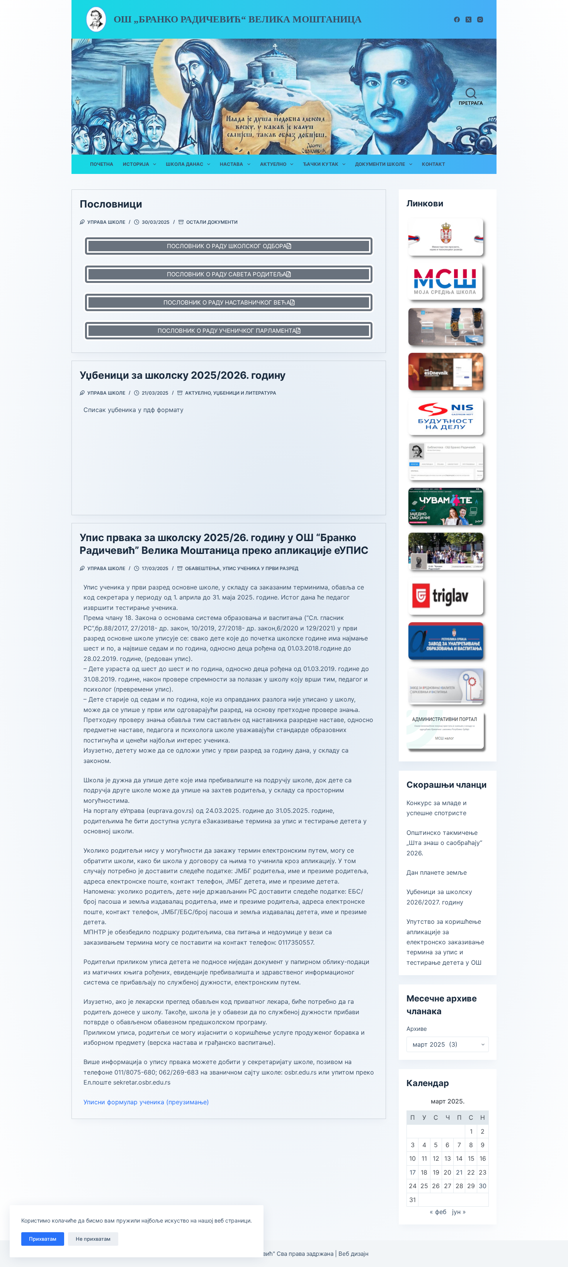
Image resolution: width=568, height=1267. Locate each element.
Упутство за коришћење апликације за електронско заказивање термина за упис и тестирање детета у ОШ (445, 942)
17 (413, 1172)
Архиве (416, 1028)
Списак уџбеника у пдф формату (133, 410)
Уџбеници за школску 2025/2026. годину (183, 375)
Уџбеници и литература (244, 393)
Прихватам (42, 1239)
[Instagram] (480, 19)
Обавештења (202, 568)
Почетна (101, 164)
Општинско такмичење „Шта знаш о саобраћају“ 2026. (444, 843)
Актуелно (273, 164)
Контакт (433, 164)
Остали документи (212, 222)
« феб (438, 1212)
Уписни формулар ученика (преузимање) (146, 1102)
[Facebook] (457, 19)
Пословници (111, 204)
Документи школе (380, 164)
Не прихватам (93, 1239)
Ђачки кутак (320, 164)
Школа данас (184, 164)
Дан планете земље (436, 872)
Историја (136, 164)
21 (459, 1172)
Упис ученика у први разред (260, 568)
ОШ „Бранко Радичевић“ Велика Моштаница (238, 19)
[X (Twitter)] (468, 19)
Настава (231, 164)
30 (482, 1186)
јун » (459, 1212)
